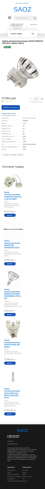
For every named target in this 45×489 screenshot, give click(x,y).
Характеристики (9, 113)
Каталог (24, 472)
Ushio (24, 123)
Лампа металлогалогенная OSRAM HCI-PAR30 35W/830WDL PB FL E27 (12, 294)
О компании (25, 470)
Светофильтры (11, 478)
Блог (23, 478)
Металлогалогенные (29, 118)
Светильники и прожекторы (14, 476)
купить (9, 215)
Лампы (9, 472)
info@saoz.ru (17, 28)
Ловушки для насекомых (13, 474)
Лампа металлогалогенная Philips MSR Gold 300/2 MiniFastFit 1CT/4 (12, 393)
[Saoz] (22, 9)
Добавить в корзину (10, 107)
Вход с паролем (23, 3)
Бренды (24, 474)
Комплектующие (11, 470)
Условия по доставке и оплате (13, 154)
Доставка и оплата (27, 476)
